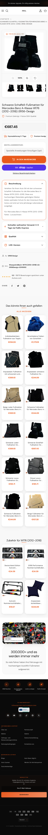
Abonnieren (24, 794)
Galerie (26, 734)
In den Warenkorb (26, 159)
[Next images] (43, 90)
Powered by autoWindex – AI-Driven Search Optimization (28, 826)
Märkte (3, 734)
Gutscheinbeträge (6, 766)
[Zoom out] (12, 78)
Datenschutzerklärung (31, 738)
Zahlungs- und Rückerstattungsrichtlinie (9, 739)
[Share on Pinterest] (24, 285)
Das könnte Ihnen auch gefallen (24, 306)
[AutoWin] (24, 10)
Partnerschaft (28, 730)
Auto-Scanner (5, 762)
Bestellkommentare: (13, 145)
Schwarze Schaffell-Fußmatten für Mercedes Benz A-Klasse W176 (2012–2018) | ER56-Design (23, 23)
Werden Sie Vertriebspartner (33, 762)
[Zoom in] (27, 78)
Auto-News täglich (30, 758)
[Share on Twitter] (18, 285)
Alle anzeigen (24, 311)
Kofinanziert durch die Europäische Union (24, 705)
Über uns (4, 730)
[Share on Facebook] (11, 285)
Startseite (4, 19)
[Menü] (2, 10)
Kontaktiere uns (29, 744)
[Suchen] (8, 10)
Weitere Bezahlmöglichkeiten (24, 173)
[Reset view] (35, 78)
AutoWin (12, 826)
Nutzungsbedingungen (8, 744)
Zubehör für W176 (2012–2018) (24, 540)
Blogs (3, 758)
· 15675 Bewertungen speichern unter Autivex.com (28, 276)
